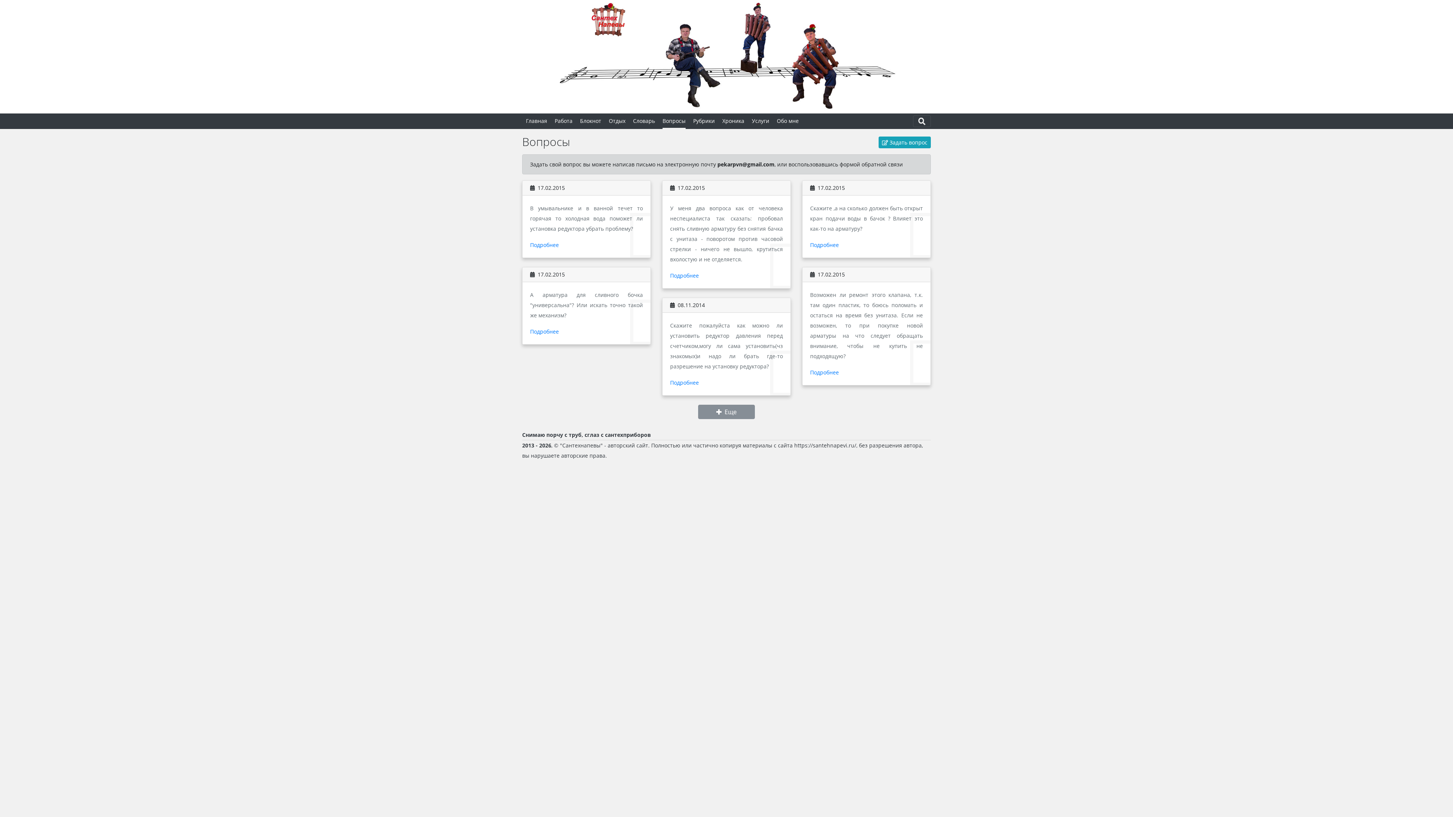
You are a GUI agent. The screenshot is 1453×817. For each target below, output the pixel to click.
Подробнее (544, 245)
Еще (731, 412)
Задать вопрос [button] (907, 142)
